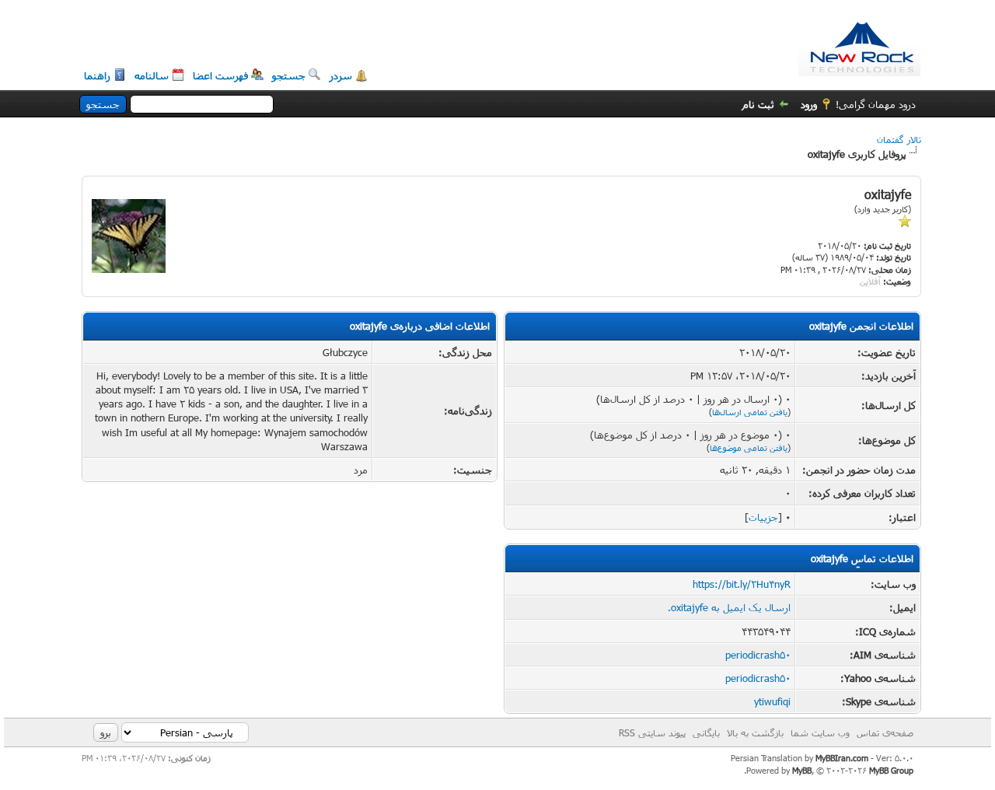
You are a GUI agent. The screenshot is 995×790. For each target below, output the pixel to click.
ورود (809, 104)
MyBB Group (891, 770)
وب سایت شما (820, 732)
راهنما (97, 75)
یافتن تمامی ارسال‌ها (749, 412)
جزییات (763, 517)
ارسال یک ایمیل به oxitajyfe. (729, 607)
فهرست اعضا (220, 75)
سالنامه (151, 75)
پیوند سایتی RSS (652, 732)
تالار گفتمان (899, 139)
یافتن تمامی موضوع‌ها (748, 447)
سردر (341, 75)
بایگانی (706, 732)
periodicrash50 (758, 654)
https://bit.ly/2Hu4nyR (742, 584)
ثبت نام (758, 104)
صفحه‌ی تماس (885, 732)
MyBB (802, 770)
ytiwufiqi (772, 701)
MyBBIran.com (841, 758)
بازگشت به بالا (755, 732)
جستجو (288, 75)
